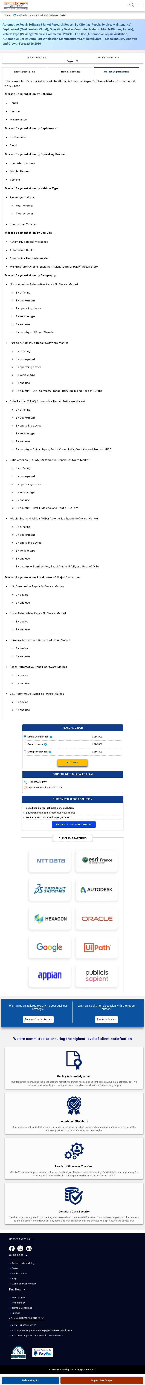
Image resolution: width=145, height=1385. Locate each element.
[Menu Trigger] (140, 5)
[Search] (131, 5)
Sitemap (15, 1313)
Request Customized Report (73, 824)
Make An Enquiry (30, 1380)
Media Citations (19, 1273)
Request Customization (38, 1019)
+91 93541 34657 (38, 782)
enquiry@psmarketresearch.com (45, 787)
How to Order (18, 1297)
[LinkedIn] (29, 1248)
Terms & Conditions (21, 1308)
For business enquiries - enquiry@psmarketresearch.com (41, 1330)
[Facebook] (12, 1248)
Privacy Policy (18, 1302)
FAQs (14, 1278)
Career (14, 1268)
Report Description (24, 71)
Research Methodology (23, 1263)
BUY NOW (72, 762)
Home (7, 15)
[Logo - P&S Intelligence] (20, 6)
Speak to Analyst (106, 1019)
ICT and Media (20, 15)
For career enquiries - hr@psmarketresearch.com (37, 1335)
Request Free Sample (101, 1380)
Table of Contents (70, 71)
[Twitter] (20, 1248)
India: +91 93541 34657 (23, 1325)
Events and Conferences (23, 1283)
